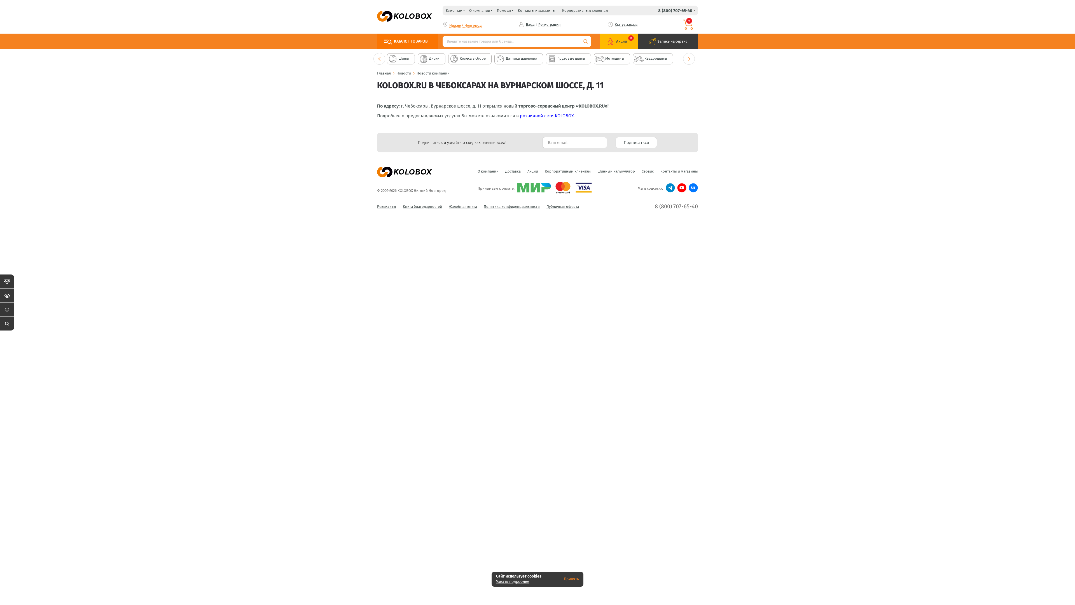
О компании (488, 171)
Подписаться (636, 142)
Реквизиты (386, 206)
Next (689, 59)
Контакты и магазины (536, 10)
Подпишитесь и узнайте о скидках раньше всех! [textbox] (462, 142)
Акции (532, 171)
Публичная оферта (562, 206)
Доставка (513, 171)
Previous (379, 59)
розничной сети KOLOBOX (547, 115)
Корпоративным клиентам (585, 10)
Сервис (648, 171)
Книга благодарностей (422, 206)
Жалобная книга (463, 206)
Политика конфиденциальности (512, 206)
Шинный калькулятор (616, 171)
